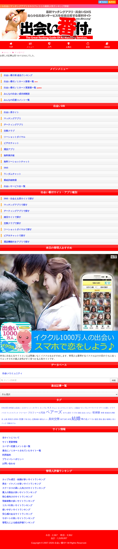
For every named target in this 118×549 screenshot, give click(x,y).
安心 (29, 419)
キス (49, 407)
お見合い (17, 408)
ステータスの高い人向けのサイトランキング (23, 488)
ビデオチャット (11, 143)
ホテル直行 (67, 413)
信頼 (79, 413)
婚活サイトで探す (12, 217)
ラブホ (74, 413)
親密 (96, 419)
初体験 (96, 412)
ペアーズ (54, 412)
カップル (43, 408)
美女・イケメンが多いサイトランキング (21, 483)
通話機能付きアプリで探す (17, 242)
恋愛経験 (35, 419)
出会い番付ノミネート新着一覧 (21, 81)
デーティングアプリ (13, 124)
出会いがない (87, 413)
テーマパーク (93, 408)
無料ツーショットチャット (17, 161)
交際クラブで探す (12, 223)
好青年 (16, 419)
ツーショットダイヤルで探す (18, 229)
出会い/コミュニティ (12, 373)
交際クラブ (9, 131)
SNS (6, 168)
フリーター (23, 413)
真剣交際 (54, 418)
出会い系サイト (11, 112)
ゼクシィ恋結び (74, 408)
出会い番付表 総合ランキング (18, 75)
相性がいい (43, 419)
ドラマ (112, 408)
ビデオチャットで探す (14, 235)
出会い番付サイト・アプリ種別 (59, 192)
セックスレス (63, 408)
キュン (54, 408)
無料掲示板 (9, 155)
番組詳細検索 (10, 180)
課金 (100, 419)
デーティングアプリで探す (17, 211)
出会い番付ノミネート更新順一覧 (23, 87)
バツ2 (4, 413)
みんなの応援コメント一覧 (17, 100)
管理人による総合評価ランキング (18, 522)
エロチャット (27, 408)
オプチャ (35, 408)
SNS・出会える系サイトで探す (19, 198)
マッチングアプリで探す (16, 205)
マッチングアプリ (12, 118)
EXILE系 (5, 408)
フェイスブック (12, 413)
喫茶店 (10, 419)
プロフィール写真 (36, 412)
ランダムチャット (12, 174)
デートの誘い (104, 408)
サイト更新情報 (9, 442)
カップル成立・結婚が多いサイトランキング (23, 479)
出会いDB (59, 105)
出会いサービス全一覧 (14, 186)
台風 (5, 419)
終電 (69, 419)
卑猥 (102, 413)
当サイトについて (11, 437)
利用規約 (6, 455)
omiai (11, 407)
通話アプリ (9, 149)
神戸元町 (63, 419)
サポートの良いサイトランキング (18, 518)
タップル (84, 408)
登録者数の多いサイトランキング (18, 501)
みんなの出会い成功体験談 (17, 94)
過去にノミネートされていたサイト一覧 (21, 450)
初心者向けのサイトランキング (17, 496)
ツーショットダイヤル (14, 137)
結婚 (76, 418)
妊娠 (21, 419)
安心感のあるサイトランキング (17, 514)
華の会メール (87, 419)
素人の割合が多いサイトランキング (19, 492)
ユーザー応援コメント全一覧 (16, 446)
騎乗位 (109, 419)
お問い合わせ (8, 463)
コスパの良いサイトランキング (17, 505)
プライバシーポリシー (13, 459)
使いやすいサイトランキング (16, 509)
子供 (26, 419)
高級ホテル (11, 423)
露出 (104, 419)
